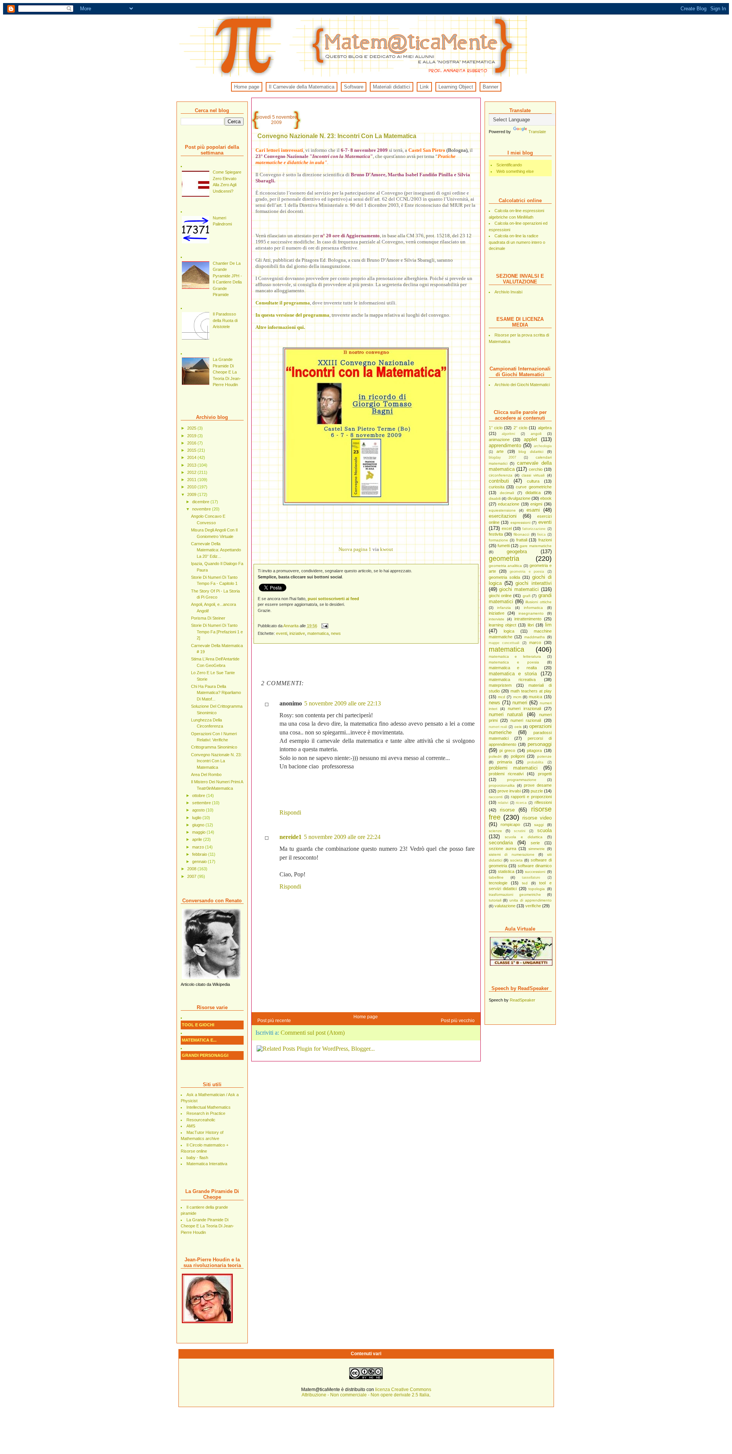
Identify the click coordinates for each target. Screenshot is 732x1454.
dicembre (201, 501)
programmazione (521, 780)
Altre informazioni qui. (280, 327)
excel (507, 528)
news (494, 702)
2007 (192, 876)
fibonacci (521, 534)
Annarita (291, 625)
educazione (508, 504)
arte (500, 451)
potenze (544, 756)
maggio (199, 832)
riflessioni (543, 802)
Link (424, 87)
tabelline (496, 877)
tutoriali (495, 900)
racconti (495, 797)
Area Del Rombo (206, 774)
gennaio (200, 861)
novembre (202, 509)
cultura (533, 481)
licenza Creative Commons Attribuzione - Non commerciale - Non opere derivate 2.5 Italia (366, 1392)
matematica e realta (513, 667)
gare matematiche (535, 546)
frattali (521, 540)
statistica (506, 871)
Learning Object (455, 87)
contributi (499, 481)
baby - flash (197, 1157)
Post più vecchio (458, 1020)
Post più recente (274, 1020)
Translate (537, 131)
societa (516, 860)
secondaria (501, 842)
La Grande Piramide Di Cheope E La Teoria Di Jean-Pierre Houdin (227, 372)
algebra (545, 427)
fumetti (504, 545)
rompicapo (510, 824)
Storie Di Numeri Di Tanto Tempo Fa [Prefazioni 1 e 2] (217, 631)
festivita (496, 534)
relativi (503, 803)
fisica (541, 534)
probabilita (535, 762)
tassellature (531, 877)
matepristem (500, 685)
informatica (533, 607)
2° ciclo (520, 427)
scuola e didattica (524, 837)
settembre (202, 802)
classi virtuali (533, 475)
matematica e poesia (514, 662)
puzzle (537, 791)
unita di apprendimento (530, 900)
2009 (192, 494)
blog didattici (530, 451)
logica (509, 631)
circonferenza (500, 475)
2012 (192, 472)
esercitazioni (503, 516)
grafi (526, 596)
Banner (490, 87)
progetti (545, 773)
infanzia (504, 607)
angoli (536, 434)
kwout (386, 549)
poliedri (495, 756)
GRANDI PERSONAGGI (205, 1055)
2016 (192, 443)
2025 (192, 428)
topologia (536, 889)
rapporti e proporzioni (531, 796)
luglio (197, 817)
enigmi (536, 504)
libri (531, 625)
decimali (507, 493)
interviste (496, 619)
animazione (499, 439)
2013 (192, 465)
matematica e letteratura (515, 656)
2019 (192, 435)
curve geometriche (533, 487)
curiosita (496, 487)
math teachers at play (531, 691)
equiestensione (502, 510)
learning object (502, 625)
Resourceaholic (200, 1119)
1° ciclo (495, 427)
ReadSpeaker (522, 1000)
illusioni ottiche (538, 602)
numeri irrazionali (524, 708)
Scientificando (509, 165)
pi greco (507, 750)
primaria (504, 762)
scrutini (519, 831)
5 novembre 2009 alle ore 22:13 (342, 703)
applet (530, 439)
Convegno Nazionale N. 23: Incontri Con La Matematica (216, 761)
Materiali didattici (391, 87)
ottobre (199, 795)
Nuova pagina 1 (355, 549)
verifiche (533, 905)
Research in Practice (205, 1113)
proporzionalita (502, 785)
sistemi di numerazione (512, 854)
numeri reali (498, 727)
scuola (544, 830)
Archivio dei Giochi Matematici (522, 384)
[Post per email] (324, 625)
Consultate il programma (282, 303)
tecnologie (498, 883)
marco (535, 642)
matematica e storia (513, 673)
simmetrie (536, 849)
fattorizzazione (534, 529)
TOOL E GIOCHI (198, 1024)
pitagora (534, 750)
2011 (192, 479)
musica (535, 696)
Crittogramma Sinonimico (214, 747)
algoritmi (508, 434)
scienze (495, 831)
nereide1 (290, 837)
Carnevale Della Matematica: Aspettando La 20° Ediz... (216, 550)
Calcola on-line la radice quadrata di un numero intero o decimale (517, 242)
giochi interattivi (533, 583)
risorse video (537, 818)
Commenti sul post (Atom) (313, 1032)
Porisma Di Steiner (208, 618)
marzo (198, 847)
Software (353, 87)
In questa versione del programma (292, 315)
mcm (517, 697)
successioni (535, 872)
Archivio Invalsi (508, 292)
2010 (192, 487)
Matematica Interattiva (206, 1163)
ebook (546, 498)
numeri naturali (506, 714)
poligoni (518, 756)
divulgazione (518, 498)
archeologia (543, 446)
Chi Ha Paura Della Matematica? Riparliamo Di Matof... (216, 692)
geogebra (517, 551)
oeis (518, 727)
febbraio (200, 854)
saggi (539, 825)
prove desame (538, 785)
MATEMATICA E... (199, 1040)
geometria (504, 558)
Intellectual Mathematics (208, 1107)
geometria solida (504, 577)
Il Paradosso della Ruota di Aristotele (225, 320)
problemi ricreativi (506, 773)
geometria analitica (505, 566)
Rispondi (290, 812)
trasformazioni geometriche (515, 894)
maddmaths (534, 637)
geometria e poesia (527, 571)
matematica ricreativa (512, 679)
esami (533, 510)
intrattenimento (527, 619)
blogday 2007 (502, 457)
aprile (197, 839)
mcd (501, 697)
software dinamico (535, 865)
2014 (192, 457)
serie (535, 843)
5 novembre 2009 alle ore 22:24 (342, 837)
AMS (190, 1126)
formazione (498, 540)
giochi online (500, 595)
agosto (199, 810)
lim (548, 625)
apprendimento (505, 445)
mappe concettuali (504, 643)
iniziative (496, 613)
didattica (533, 492)
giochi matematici (519, 589)
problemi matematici (513, 768)
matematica (506, 649)
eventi (545, 522)
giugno (198, 825)
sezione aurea (502, 848)
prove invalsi (509, 791)
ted (525, 883)
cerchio (536, 469)
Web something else (515, 171)
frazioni (545, 540)
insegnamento (531, 613)
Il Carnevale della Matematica (301, 87)
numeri (519, 702)
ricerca (521, 803)
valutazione (504, 905)
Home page (246, 87)
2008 (192, 868)
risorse (507, 810)
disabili (495, 498)
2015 (192, 450)
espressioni (520, 522)
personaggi (540, 744)
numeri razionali (525, 720)
